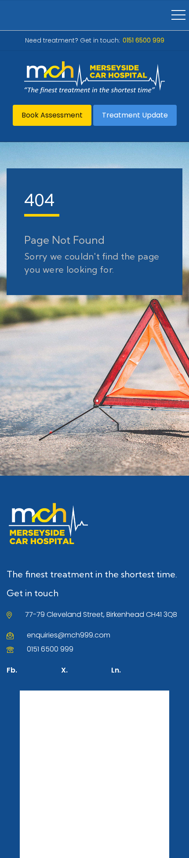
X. (64, 670)
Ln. (116, 670)
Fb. (12, 670)
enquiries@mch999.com (68, 635)
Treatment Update (135, 115)
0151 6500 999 (50, 649)
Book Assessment (52, 115)
